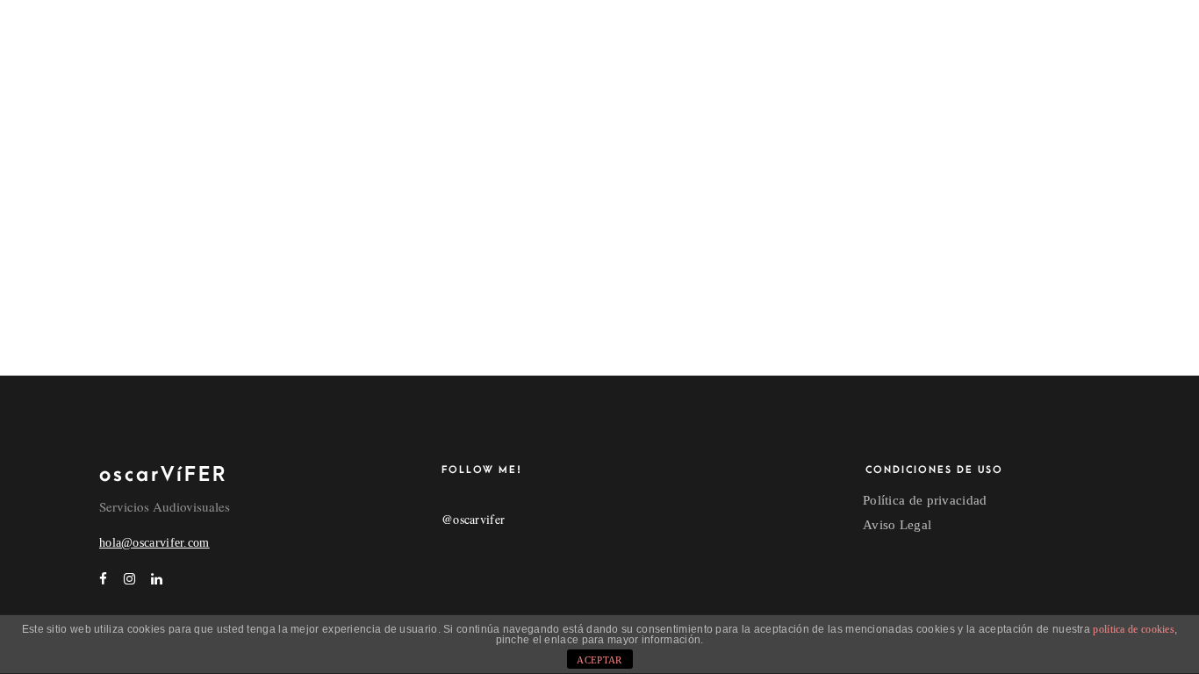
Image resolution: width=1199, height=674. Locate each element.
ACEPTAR (599, 660)
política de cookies (1133, 629)
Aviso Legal (897, 525)
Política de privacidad (925, 500)
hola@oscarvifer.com (154, 542)
